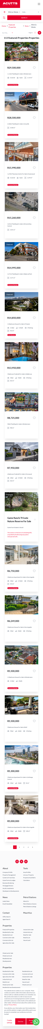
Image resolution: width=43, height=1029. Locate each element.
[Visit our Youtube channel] (26, 861)
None (27, 26)
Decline (20, 1021)
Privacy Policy (13, 1005)
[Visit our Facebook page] (17, 861)
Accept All (31, 1021)
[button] (19, 12)
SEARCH (24, 18)
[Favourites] (34, 67)
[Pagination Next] (32, 847)
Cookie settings (9, 1021)
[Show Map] (39, 33)
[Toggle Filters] (4, 17)
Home (4, 26)
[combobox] (30, 12)
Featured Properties (12, 26)
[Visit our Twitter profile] (21, 861)
